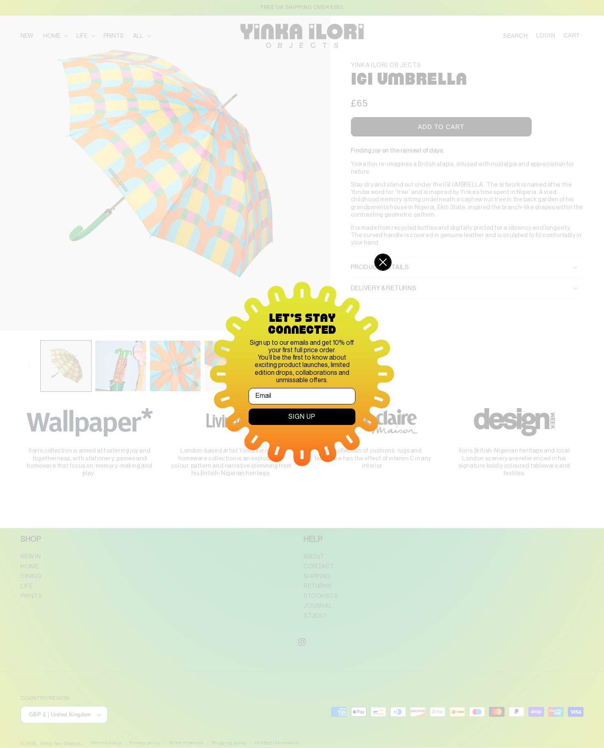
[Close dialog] (383, 262)
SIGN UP (302, 416)
